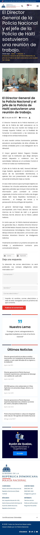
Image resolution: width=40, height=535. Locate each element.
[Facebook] (29, 531)
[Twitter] (32, 531)
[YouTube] (37, 531)
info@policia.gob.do (30, 494)
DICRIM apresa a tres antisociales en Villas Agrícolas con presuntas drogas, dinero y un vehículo (18, 388)
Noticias (24, 118)
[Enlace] (10, 6)
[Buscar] (22, 6)
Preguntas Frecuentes (30, 505)
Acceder (20, 453)
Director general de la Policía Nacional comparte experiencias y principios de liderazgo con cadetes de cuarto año (20, 374)
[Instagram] (34, 532)
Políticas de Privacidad (30, 503)
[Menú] (37, 6)
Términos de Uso (29, 500)
